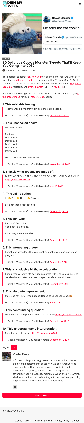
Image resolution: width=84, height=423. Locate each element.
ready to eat (37, 97)
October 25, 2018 (59, 211)
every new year (33, 76)
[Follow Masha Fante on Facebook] (15, 387)
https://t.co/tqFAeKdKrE (17, 179)
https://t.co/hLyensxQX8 (44, 333)
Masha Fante (13, 70)
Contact (76, 420)
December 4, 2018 (59, 321)
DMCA (27, 420)
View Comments (42, 395)
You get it (58, 87)
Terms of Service (43, 420)
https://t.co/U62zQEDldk (68, 314)
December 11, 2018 (60, 339)
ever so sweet (35, 87)
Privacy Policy (61, 420)
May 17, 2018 (56, 186)
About (18, 420)
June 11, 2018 (57, 302)
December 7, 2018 (59, 115)
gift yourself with (24, 80)
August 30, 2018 (58, 240)
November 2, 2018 (59, 284)
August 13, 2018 (58, 262)
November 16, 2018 (60, 164)
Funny (6, 59)
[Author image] (3, 70)
